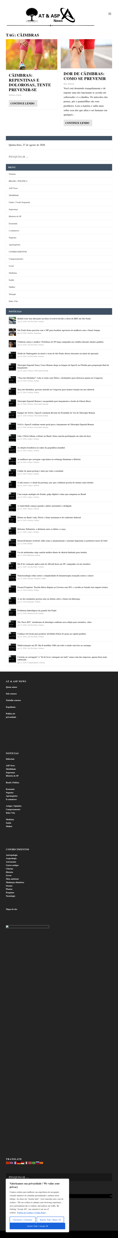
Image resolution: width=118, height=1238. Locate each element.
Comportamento (16, 258)
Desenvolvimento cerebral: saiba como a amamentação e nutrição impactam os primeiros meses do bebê (62, 540)
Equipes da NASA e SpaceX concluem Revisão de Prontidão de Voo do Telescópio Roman (56, 412)
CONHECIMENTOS (18, 251)
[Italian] (26, 1162)
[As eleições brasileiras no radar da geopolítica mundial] (12, 449)
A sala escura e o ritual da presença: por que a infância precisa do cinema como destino (55, 482)
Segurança (13, 209)
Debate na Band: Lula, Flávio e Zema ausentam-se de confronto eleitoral (49, 517)
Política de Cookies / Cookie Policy (31, 1212)
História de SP (15, 216)
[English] (11, 1162)
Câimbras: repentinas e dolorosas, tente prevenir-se (30, 82)
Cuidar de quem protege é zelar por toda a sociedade (40, 470)
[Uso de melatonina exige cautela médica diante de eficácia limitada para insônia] (12, 554)
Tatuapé (12, 294)
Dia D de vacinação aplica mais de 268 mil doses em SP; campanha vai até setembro (54, 563)
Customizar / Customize (22, 1219)
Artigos (30, 439)
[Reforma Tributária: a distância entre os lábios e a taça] (12, 531)
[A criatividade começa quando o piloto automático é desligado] (12, 507)
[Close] (66, 1181)
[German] (19, 1162)
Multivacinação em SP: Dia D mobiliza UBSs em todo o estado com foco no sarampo (54, 645)
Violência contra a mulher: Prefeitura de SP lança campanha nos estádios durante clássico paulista (60, 341)
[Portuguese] (34, 1162)
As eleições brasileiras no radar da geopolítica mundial (41, 447)
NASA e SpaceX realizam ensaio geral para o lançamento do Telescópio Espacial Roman (55, 424)
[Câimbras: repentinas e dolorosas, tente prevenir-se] (31, 54)
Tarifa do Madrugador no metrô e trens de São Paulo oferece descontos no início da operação (57, 353)
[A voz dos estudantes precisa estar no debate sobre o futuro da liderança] (12, 600)
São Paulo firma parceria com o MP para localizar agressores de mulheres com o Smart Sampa (58, 330)
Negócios (12, 237)
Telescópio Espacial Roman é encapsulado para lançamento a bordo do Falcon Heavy (54, 401)
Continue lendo (22, 103)
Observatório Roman (41, 370)
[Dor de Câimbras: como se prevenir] (86, 53)
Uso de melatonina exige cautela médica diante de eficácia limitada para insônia (52, 552)
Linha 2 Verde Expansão (19, 202)
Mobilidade (14, 195)
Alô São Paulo (32, 321)
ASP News (13, 188)
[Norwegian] (30, 1162)
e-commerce (14, 230)
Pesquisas (37, 578)
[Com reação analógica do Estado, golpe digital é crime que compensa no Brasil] (12, 496)
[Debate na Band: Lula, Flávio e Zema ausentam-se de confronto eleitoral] (12, 519)
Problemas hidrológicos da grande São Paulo (36, 610)
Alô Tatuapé (24, 1234)
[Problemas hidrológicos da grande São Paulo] (12, 612)
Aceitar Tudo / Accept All (37, 1226)
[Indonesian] (23, 1162)
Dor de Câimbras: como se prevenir (85, 76)
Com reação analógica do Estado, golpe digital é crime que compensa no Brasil (51, 494)
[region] (37, 1205)
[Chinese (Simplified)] (8, 1162)
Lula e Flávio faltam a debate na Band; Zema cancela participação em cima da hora (54, 436)
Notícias (19, 95)
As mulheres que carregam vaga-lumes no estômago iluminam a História (49, 459)
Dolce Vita (13, 301)
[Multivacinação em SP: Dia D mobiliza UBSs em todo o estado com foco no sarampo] (12, 647)
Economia (13, 223)
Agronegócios (14, 244)
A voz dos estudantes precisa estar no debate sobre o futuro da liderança (48, 598)
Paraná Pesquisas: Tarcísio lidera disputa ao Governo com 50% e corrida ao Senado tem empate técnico (62, 587)
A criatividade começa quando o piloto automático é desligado (44, 505)
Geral (11, 265)
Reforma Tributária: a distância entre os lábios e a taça (41, 529)
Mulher (12, 286)
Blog (65, 84)
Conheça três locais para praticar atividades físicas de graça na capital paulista (51, 633)
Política (36, 380)
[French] (15, 1162)
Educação (30, 601)
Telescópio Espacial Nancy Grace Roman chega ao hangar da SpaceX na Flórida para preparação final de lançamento (63, 366)
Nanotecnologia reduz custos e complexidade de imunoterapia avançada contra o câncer (55, 575)
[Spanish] (41, 1162)
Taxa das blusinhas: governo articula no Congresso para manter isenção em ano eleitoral (55, 389)
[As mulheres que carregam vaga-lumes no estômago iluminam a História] (12, 461)
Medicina (12, 95)
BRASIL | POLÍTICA (18, 180)
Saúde (11, 279)
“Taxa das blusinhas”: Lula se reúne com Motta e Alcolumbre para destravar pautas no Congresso (60, 377)
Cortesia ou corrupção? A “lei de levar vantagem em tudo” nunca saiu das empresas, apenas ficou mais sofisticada (62, 658)
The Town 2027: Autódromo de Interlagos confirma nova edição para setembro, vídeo (54, 622)
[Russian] (38, 1162)
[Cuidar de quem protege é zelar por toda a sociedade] (12, 472)
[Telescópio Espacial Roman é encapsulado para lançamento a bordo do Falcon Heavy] (12, 403)
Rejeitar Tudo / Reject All (50, 1219)
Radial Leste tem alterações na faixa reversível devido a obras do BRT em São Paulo (54, 318)
